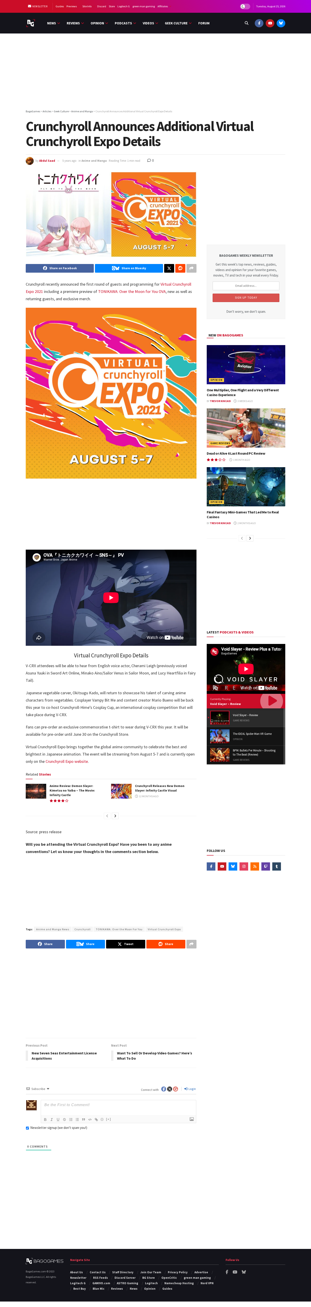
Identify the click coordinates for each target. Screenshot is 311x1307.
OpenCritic (169, 1278)
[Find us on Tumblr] (276, 866)
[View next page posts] (115, 816)
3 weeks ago (245, 401)
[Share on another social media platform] (191, 268)
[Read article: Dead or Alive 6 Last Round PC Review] (246, 428)
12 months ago (148, 796)
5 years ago (69, 161)
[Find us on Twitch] (265, 866)
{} (102, 1119)
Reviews (73, 23)
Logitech (151, 1283)
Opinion (97, 23)
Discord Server (125, 1278)
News (51, 23)
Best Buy (79, 1289)
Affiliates (163, 6)
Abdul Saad (47, 161)
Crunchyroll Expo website (67, 761)
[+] (108, 1119)
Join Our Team (150, 1272)
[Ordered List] (71, 1119)
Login (192, 1089)
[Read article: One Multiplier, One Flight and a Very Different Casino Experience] (246, 364)
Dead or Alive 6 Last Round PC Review (236, 453)
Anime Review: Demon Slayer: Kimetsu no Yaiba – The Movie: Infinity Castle (72, 790)
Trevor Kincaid (220, 401)
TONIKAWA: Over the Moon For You (119, 929)
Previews (71, 6)
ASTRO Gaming (127, 1283)
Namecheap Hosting (179, 1283)
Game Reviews (220, 443)
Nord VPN (207, 1283)
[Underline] (58, 1119)
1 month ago (241, 459)
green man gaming (144, 6)
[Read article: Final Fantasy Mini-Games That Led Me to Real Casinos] (246, 487)
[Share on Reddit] (180, 268)
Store (112, 6)
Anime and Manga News (52, 929)
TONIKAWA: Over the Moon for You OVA (132, 291)
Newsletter (40, 6)
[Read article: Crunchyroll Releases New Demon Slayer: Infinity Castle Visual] (121, 791)
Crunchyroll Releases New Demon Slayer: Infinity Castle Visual (159, 788)
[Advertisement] (155, 72)
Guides (60, 6)
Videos (148, 23)
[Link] (96, 1119)
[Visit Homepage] (31, 23)
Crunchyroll (82, 929)
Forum (203, 23)
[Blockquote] (83, 1119)
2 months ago (246, 523)
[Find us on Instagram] (244, 866)
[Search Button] (246, 23)
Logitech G (123, 6)
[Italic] (51, 1119)
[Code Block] (90, 1119)
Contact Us (98, 1272)
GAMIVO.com (101, 1283)
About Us (76, 1272)
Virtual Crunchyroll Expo (164, 929)
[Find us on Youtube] (270, 23)
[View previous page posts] (107, 816)
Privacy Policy (178, 1272)
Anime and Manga (94, 161)
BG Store (148, 1278)
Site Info (87, 6)
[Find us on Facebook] (259, 23)
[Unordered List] (77, 1119)
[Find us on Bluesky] (281, 23)
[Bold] (45, 1119)
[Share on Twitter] (169, 268)
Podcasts (123, 23)
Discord (101, 6)
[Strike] (64, 1119)
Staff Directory (122, 1272)
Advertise (201, 1272)
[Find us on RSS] (254, 866)
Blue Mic (99, 1289)
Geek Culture (176, 23)
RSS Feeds (100, 1278)
